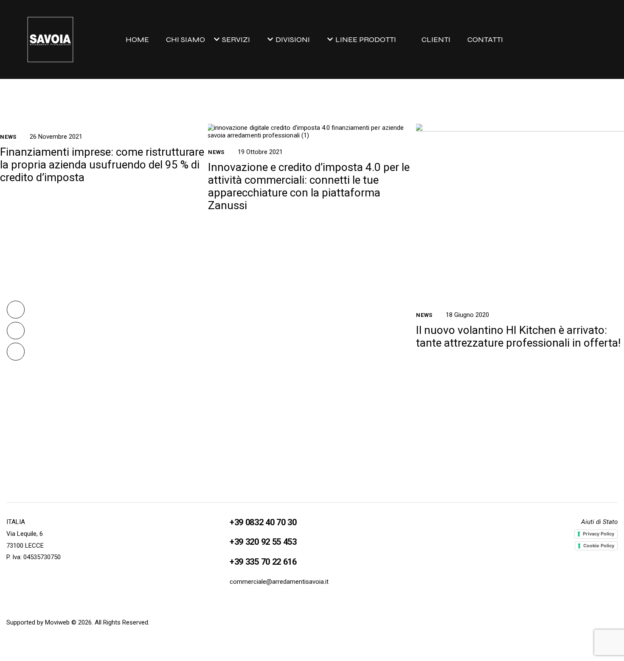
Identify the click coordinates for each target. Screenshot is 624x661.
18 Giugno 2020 (467, 315)
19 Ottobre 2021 (260, 152)
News (8, 137)
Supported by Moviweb (38, 622)
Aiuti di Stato (599, 522)
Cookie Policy (598, 546)
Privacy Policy (598, 534)
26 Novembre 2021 (56, 136)
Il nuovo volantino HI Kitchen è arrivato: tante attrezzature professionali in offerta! (518, 336)
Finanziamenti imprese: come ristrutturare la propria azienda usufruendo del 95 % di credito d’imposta (102, 165)
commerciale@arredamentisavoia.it (279, 581)
